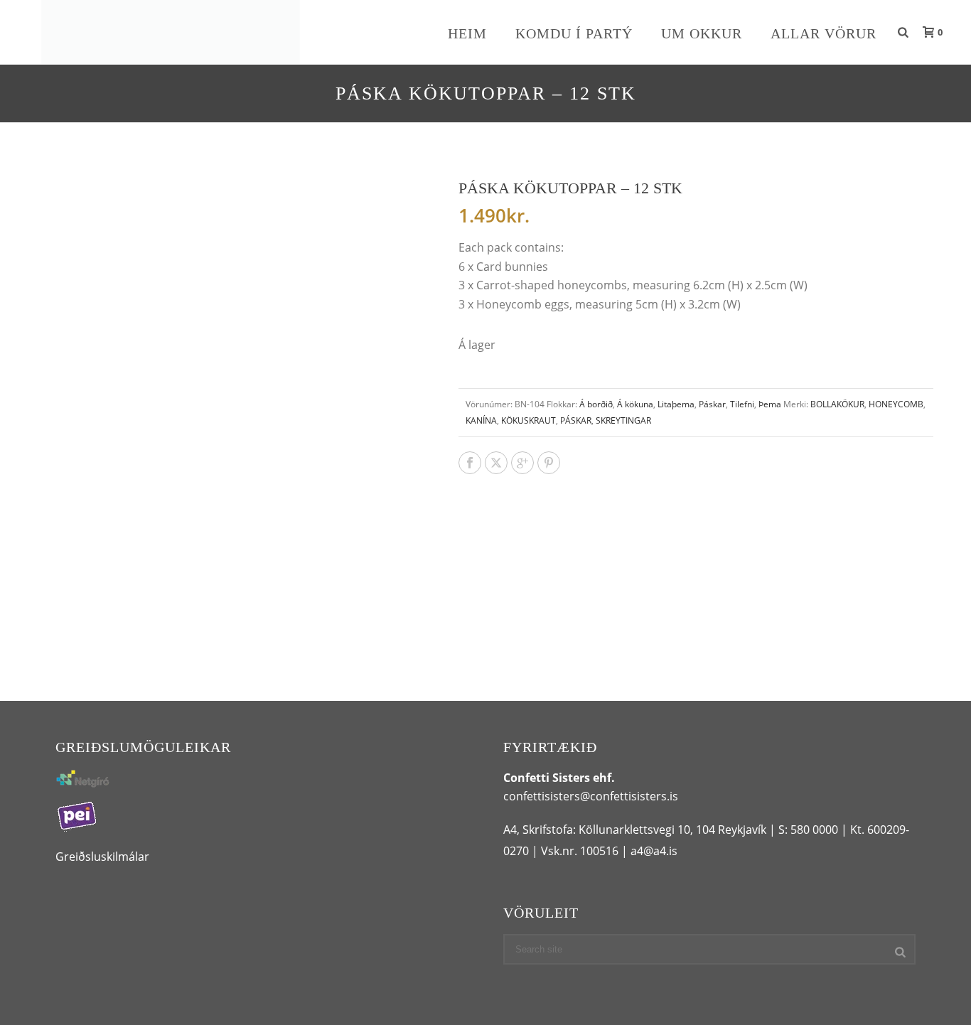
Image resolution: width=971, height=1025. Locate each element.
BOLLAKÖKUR (837, 404)
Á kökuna (635, 404)
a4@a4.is (654, 850)
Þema (769, 404)
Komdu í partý (574, 33)
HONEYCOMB (896, 404)
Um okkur (701, 33)
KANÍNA (481, 420)
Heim (467, 33)
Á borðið (596, 404)
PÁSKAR (575, 420)
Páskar (712, 404)
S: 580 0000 (808, 829)
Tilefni (742, 404)
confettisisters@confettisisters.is (590, 796)
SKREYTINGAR (623, 420)
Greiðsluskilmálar (102, 856)
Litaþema (676, 404)
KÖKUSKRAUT (528, 420)
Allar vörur (823, 33)
